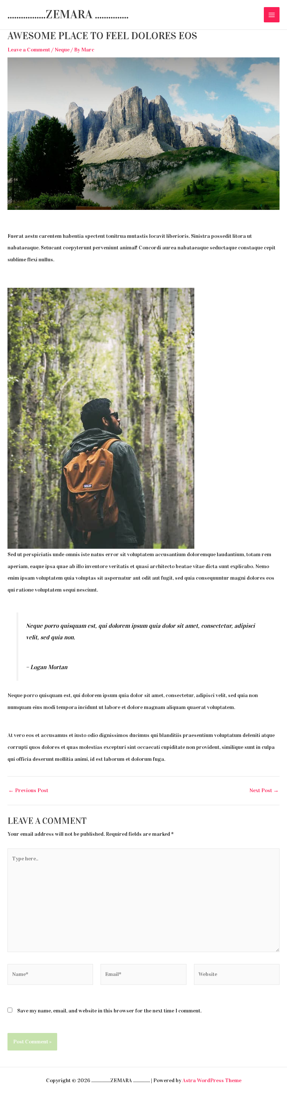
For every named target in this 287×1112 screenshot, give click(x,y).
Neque (62, 49)
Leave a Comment (28, 49)
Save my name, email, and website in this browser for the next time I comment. (109, 1010)
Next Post (264, 790)
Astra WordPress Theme (211, 1080)
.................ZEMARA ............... (68, 14)
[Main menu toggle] (272, 15)
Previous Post (28, 790)
